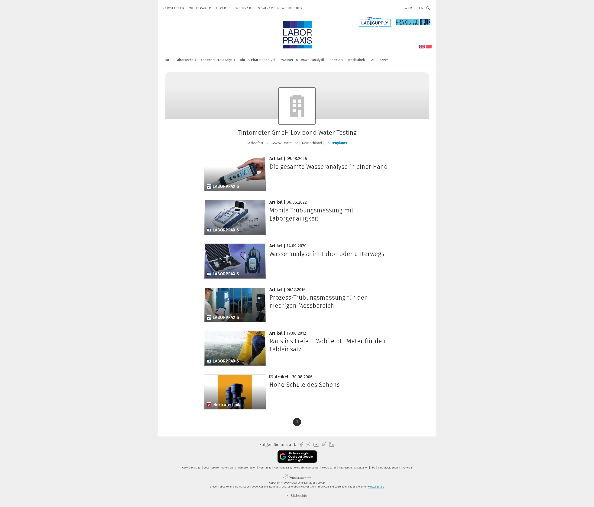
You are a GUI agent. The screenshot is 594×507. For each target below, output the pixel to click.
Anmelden (414, 8)
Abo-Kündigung (283, 467)
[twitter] (307, 444)
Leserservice (212, 467)
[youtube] (315, 445)
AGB (261, 467)
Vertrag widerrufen (389, 467)
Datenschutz (228, 467)
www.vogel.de (376, 486)
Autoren (407, 467)
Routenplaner (336, 143)
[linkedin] (330, 445)
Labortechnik (185, 60)
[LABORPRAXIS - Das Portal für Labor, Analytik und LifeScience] (166, 59)
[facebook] (300, 444)
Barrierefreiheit (247, 467)
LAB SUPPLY (379, 60)
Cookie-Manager (192, 467)
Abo (373, 467)
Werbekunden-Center (307, 467)
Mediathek (356, 60)
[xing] (322, 445)
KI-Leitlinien (361, 467)
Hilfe (269, 467)
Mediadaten (329, 467)
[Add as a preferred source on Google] (297, 456)
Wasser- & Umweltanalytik (303, 60)
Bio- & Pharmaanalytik (258, 60)
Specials (336, 60)
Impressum (345, 467)
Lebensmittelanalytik (218, 60)
